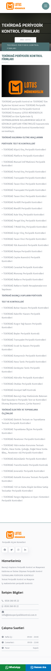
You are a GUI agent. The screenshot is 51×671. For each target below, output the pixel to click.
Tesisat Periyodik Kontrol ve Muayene (18, 579)
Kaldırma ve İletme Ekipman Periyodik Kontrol (22, 571)
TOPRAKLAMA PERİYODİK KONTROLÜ (17, 575)
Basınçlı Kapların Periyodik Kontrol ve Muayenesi (23, 567)
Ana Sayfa (25, 40)
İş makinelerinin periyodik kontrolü (17, 583)
